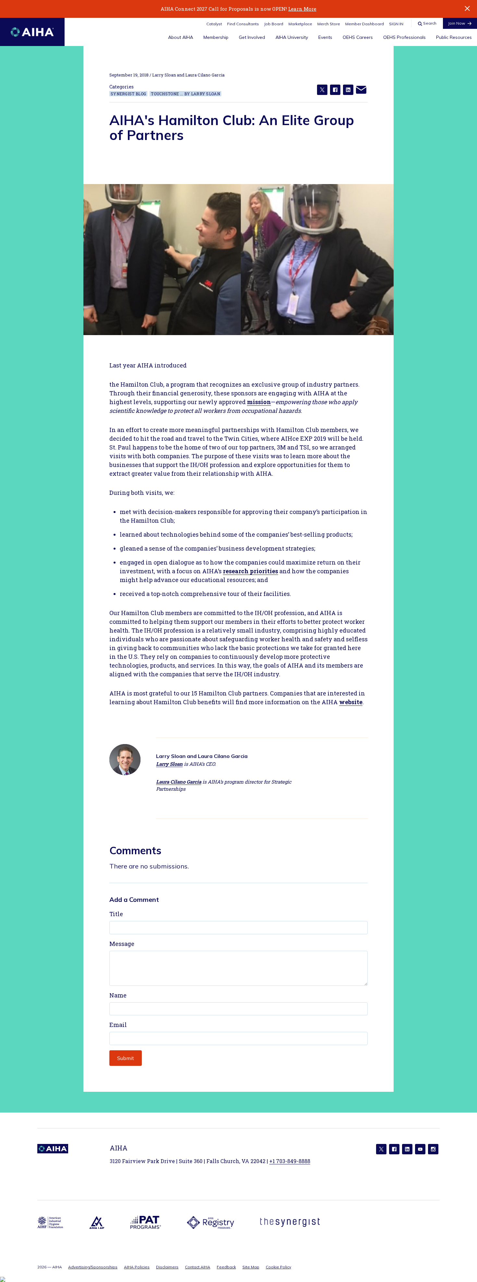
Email (118, 1025)
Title (116, 914)
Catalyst (214, 23)
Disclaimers (167, 1267)
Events (325, 37)
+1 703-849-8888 (289, 1161)
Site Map (250, 1267)
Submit (125, 1058)
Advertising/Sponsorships (92, 1267)
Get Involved (252, 37)
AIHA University (291, 37)
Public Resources (454, 37)
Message (121, 944)
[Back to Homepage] (32, 32)
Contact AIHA (197, 1267)
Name (118, 995)
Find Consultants (243, 23)
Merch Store (328, 23)
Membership (215, 37)
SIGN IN (396, 23)
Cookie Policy (278, 1267)
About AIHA (180, 37)
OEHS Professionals (404, 37)
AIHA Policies (137, 1267)
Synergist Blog (128, 93)
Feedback (226, 1267)
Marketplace (300, 23)
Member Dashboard (364, 23)
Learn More (302, 9)
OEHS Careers (358, 37)
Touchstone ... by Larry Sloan (185, 93)
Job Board (273, 23)
